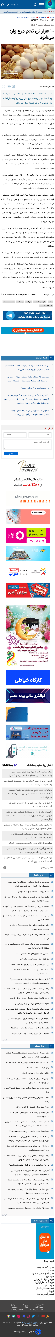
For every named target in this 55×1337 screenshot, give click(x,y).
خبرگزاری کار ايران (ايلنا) (31, 1322)
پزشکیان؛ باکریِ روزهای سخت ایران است (32, 953)
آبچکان (50, 1291)
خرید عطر (49, 1285)
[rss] (47, 1317)
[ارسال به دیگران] (13, 86)
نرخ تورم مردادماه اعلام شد (38, 1068)
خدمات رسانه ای (17, 1309)
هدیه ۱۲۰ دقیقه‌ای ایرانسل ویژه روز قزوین (32, 1003)
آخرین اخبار (38, 875)
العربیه (7, 4)
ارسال (11, 453)
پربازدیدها (39, 1046)
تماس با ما (40, 1305)
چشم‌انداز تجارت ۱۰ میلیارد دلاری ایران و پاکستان (29, 1028)
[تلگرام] (22, 1316)
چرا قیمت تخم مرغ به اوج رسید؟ (35, 388)
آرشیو (4, 1040)
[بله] (12, 1316)
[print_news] (3, 86)
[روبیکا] (8, 1317)
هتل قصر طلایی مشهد (43, 1273)
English (14, 4)
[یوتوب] (42, 1316)
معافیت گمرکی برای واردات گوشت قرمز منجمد (30, 1033)
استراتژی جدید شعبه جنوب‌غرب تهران (33, 891)
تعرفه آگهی (39, 1307)
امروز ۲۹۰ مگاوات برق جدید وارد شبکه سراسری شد (28, 1208)
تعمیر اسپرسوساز (45, 1294)
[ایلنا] (50, 4)
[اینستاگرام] (27, 1316)
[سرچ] (35, 5)
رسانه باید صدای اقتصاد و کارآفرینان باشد (32, 1107)
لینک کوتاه (49, 294)
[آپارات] (17, 1317)
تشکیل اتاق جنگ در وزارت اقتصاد (35, 1073)
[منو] (41, 5)
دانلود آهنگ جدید (45, 1267)
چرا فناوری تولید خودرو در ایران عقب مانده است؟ (29, 964)
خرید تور (50, 1276)
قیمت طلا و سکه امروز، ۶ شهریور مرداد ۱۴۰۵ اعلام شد (27, 1062)
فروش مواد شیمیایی (44, 1279)
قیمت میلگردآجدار (45, 1288)
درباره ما (25, 1305)
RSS (26, 1307)
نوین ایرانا (49, 1261)
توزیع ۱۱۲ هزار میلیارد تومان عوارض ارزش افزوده (29, 998)
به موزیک (49, 1270)
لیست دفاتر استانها (37, 1309)
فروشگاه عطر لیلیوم (44, 1282)
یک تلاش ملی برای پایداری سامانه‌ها (34, 959)
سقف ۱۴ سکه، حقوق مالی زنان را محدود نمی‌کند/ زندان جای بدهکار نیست (23, 11)
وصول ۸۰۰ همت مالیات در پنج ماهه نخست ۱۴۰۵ (29, 1131)
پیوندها (14, 1307)
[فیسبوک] (37, 1316)
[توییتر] (32, 1316)
